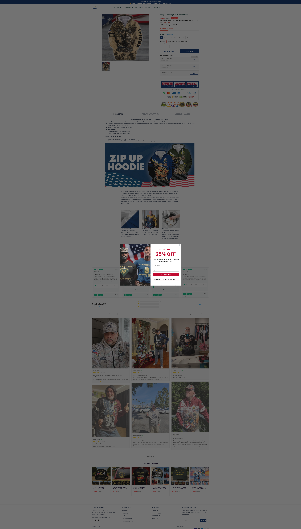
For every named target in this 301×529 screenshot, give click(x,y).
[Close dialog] (179, 245)
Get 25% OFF (166, 275)
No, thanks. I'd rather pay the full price (165, 279)
